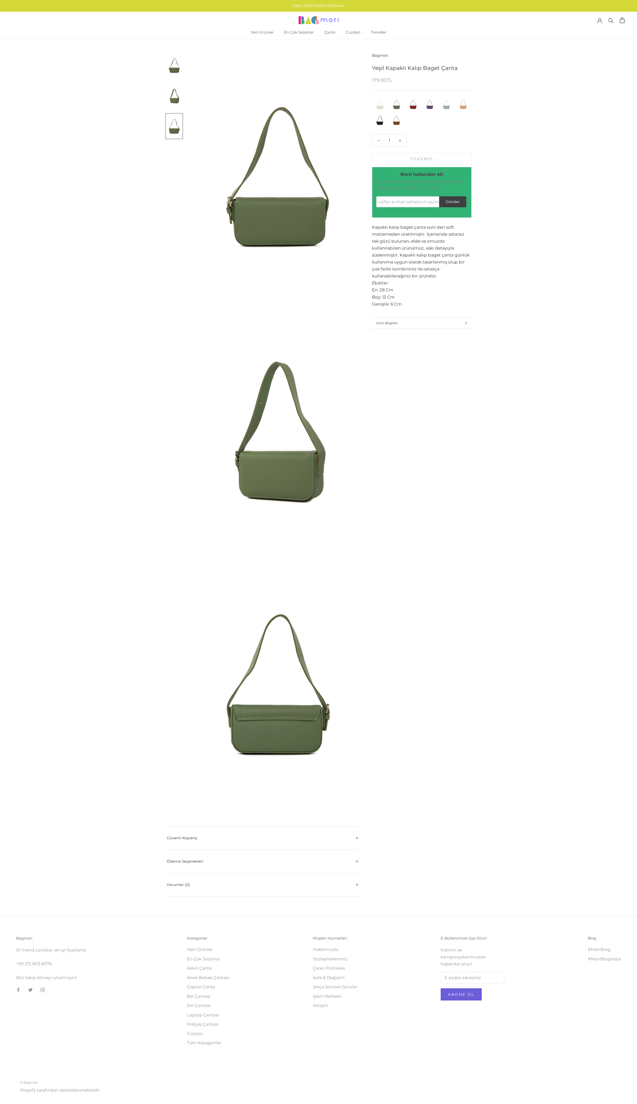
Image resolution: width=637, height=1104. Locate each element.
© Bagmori (29, 1082)
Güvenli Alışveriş (182, 838)
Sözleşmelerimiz (330, 958)
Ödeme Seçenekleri (185, 861)
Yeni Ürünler (262, 32)
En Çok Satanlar (299, 32)
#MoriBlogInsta (604, 958)
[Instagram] (43, 989)
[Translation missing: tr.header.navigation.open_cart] (622, 20)
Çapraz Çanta (201, 986)
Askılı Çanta (199, 968)
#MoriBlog (599, 949)
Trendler (378, 32)
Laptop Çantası (203, 1014)
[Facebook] (18, 989)
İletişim (320, 1005)
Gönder (453, 201)
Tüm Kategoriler (204, 1042)
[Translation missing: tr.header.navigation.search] (611, 20)
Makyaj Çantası (202, 1024)
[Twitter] (30, 989)
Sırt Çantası (199, 1005)
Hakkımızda (325, 949)
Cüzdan (353, 32)
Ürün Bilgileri (387, 323)
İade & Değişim (329, 977)
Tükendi (421, 159)
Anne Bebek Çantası (208, 977)
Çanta (329, 32)
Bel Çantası (199, 996)
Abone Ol (461, 994)
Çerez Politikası (329, 968)
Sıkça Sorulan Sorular (335, 986)
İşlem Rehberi (327, 996)
